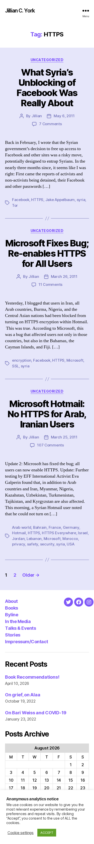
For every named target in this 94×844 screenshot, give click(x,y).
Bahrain (40, 527)
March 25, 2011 (64, 437)
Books (11, 608)
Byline (11, 614)
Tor (15, 205)
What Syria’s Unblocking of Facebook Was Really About (47, 87)
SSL (15, 366)
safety (32, 544)
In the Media (18, 621)
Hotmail (19, 532)
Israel (82, 532)
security (47, 544)
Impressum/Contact (26, 641)
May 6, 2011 (64, 115)
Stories (12, 634)
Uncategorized (47, 60)
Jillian (37, 115)
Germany (71, 527)
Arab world (21, 527)
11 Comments (50, 284)
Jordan (18, 538)
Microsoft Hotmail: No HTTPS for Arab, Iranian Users (47, 414)
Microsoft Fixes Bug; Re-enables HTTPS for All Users (46, 253)
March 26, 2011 (64, 276)
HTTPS (37, 199)
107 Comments (50, 445)
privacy (18, 544)
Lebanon (34, 538)
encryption (21, 360)
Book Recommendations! (32, 677)
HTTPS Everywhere (59, 532)
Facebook (20, 199)
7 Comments (50, 123)
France (55, 527)
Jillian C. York (20, 10)
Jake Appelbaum (60, 199)
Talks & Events (20, 628)
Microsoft (74, 360)
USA (70, 544)
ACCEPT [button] (46, 833)
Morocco (70, 538)
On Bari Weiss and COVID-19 (35, 712)
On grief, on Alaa (22, 694)
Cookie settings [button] (21, 833)
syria (81, 199)
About (11, 601)
